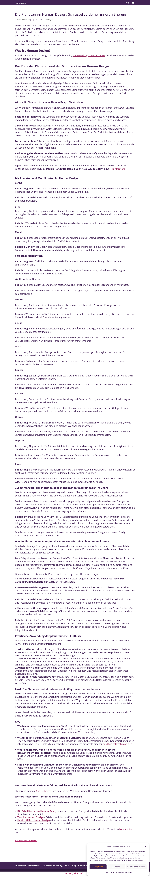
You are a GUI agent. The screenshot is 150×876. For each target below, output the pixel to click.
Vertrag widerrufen (75, 873)
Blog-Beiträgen (43, 791)
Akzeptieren (98, 867)
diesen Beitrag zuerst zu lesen (89, 55)
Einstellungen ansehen (136, 867)
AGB (67, 865)
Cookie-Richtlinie (109, 873)
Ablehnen (116, 867)
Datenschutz (120, 873)
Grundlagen (48, 19)
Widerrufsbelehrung (52, 865)
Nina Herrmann (23, 19)
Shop (127, 3)
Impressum (128, 873)
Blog (74, 865)
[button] (145, 846)
